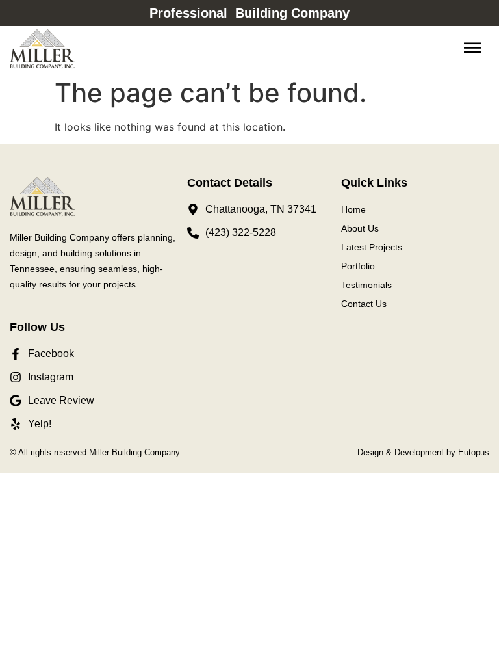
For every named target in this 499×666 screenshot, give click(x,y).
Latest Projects (371, 247)
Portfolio (358, 266)
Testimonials (366, 285)
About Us (360, 228)
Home (353, 209)
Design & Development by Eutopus (423, 452)
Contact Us (364, 304)
